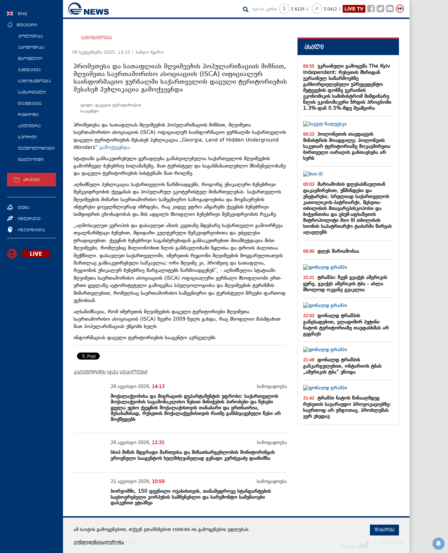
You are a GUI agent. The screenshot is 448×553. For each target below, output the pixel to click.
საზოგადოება (96, 37)
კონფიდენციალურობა (99, 542)
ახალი (314, 47)
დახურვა (384, 529)
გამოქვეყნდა (114, 147)
